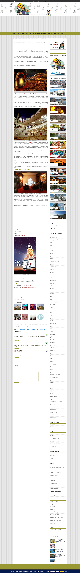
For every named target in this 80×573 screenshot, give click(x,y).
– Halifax (51, 274)
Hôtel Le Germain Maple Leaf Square (55, 443)
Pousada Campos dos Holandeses (55, 472)
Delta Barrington (52, 433)
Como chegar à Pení (59, 554)
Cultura (28, 329)
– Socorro (51, 380)
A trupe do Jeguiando (53, 240)
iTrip (50, 453)
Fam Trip (34, 329)
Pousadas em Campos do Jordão (55, 494)
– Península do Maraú (53, 317)
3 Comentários (31, 44)
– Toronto (51, 277)
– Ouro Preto (52, 339)
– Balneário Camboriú (53, 396)
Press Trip (43, 329)
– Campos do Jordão (53, 364)
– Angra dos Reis (52, 350)
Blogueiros (25, 329)
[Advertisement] (40, 24)
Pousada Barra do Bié (53, 469)
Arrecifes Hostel (52, 424)
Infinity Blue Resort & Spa (54, 515)
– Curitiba (51, 388)
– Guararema (52, 369)
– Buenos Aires (52, 255)
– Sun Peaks (52, 267)
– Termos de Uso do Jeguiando (55, 239)
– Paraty (51, 355)
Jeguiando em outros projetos (19, 1)
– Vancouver (52, 269)
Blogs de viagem (20, 329)
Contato (62, 33)
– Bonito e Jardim (52, 304)
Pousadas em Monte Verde (54, 495)
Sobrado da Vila (52, 485)
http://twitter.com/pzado (26, 293)
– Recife (51, 326)
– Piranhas (51, 309)
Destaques (31, 329)
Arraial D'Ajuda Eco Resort (54, 501)
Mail (16, 365)
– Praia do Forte (52, 318)
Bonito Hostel (52, 426)
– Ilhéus (51, 312)
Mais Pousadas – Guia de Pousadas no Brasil (57, 467)
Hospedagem (37, 33)
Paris (34, 50)
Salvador (15, 60)
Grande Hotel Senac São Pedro (55, 438)
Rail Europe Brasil (17, 350)
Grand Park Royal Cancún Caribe (55, 511)
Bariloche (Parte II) (58, 544)
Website (15, 368)
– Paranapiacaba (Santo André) (55, 374)
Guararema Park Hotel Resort (54, 512)
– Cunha (51, 366)
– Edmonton (52, 264)
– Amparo (51, 361)
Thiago (34, 93)
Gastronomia (43, 33)
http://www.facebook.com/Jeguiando (19, 299)
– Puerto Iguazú (52, 256)
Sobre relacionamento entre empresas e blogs (57, 418)
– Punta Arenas (52, 288)
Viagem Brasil (52, 460)
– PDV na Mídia (52, 410)
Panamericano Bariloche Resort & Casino (56, 517)
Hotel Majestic (52, 444)
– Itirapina (51, 372)
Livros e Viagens (59, 1)
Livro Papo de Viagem (31, 1)
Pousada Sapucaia (53, 480)
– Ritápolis (51, 344)
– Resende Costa (52, 342)
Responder (16, 340)
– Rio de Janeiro (52, 356)
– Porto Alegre (52, 393)
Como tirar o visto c (59, 539)
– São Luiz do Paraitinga (54, 377)
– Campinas (52, 363)
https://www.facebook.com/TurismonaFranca (29, 287)
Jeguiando (19, 8)
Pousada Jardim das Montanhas (55, 477)
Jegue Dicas (46, 1)
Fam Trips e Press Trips (53, 399)
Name (16, 362)
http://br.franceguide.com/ (30, 285)
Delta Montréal (52, 435)
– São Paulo (52, 379)
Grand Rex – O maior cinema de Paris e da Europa (30, 42)
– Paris (51, 294)
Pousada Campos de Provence (55, 470)
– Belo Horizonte (52, 334)
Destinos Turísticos (30, 33)
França (38, 329)
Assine (65, 1)
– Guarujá (51, 371)
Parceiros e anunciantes (53, 412)
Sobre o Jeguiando (20, 33)
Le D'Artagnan (52, 427)
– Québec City (52, 283)
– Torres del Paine (53, 290)
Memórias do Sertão (59, 549)
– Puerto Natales (52, 286)
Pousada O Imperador (53, 478)
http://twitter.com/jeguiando (26, 292)
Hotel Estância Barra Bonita (54, 514)
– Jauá (51, 315)
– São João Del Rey (53, 345)
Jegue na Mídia (52, 404)
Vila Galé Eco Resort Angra (54, 523)
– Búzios (51, 353)
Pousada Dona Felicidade (54, 475)
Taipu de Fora (52, 486)
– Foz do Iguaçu (52, 390)
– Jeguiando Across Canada (54, 261)
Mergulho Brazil (52, 455)
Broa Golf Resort (52, 504)
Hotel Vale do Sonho (53, 446)
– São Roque (52, 382)
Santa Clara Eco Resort (53, 522)
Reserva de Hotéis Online (54, 531)
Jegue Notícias (52, 1)
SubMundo (51, 458)
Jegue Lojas (50, 33)
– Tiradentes (52, 347)
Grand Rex (21, 93)
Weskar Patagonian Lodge (54, 488)
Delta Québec (52, 436)
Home (14, 33)
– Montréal (51, 282)
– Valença (51, 358)
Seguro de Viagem (53, 417)
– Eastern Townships (53, 280)
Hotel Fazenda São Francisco (54, 441)
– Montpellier (52, 293)
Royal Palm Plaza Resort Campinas (55, 520)
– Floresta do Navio (53, 323)
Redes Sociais (56, 33)
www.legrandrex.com (22, 235)
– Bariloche (51, 253)
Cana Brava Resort (53, 506)
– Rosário (51, 258)
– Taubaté (51, 383)
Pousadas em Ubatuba (53, 483)
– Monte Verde (52, 337)
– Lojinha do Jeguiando (53, 237)
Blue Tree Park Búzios (53, 503)
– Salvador (51, 320)
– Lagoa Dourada (52, 336)
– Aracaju (51, 329)
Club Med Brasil (52, 509)
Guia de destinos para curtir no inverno (56, 401)
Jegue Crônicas (40, 1)
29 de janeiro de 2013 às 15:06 (18, 351)
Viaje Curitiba (52, 532)
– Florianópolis (52, 398)
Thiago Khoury (27, 280)
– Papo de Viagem (53, 409)
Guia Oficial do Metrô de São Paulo (55, 529)
